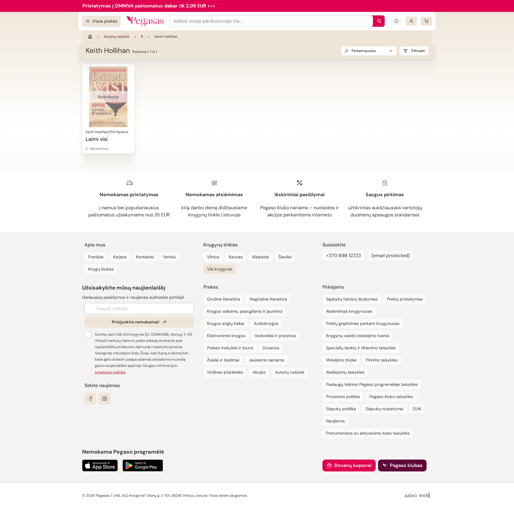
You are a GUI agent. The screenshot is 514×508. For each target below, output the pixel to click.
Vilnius (213, 256)
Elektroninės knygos (226, 335)
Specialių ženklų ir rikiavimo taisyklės (361, 347)
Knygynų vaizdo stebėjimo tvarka (357, 335)
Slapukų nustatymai (384, 408)
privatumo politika (110, 372)
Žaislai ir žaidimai (223, 360)
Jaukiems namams (266, 360)
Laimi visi (97, 139)
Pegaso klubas (406, 465)
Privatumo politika (343, 396)
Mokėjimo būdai (341, 360)
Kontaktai (145, 256)
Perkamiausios (364, 50)
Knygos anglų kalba (225, 323)
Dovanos (271, 347)
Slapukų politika (341, 408)
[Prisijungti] (411, 21)
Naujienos (335, 421)
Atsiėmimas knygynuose (349, 311)
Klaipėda (260, 256)
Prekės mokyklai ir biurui (230, 347)
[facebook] (90, 399)
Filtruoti (418, 50)
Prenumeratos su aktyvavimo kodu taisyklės (368, 433)
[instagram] (105, 399)
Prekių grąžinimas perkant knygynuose (362, 323)
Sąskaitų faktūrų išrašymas (351, 299)
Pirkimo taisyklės (381, 360)
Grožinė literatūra (223, 299)
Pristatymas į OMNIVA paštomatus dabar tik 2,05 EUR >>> (148, 6)
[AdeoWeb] (418, 495)
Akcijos (259, 372)
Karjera (119, 256)
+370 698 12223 (343, 255)
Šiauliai (285, 256)
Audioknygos (266, 323)
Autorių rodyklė (116, 36)
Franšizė (96, 256)
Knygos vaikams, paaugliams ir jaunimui (244, 311)
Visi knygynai (219, 269)
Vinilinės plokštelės (225, 372)
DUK (417, 408)
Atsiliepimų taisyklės (345, 372)
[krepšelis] (426, 21)
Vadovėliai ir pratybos (275, 335)
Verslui (169, 256)
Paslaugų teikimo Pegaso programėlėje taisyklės (372, 384)
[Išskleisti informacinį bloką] (396, 21)
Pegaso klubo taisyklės (391, 396)
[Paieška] (378, 21)
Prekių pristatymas (405, 299)
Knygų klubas (101, 269)
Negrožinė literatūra (268, 299)
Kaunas (236, 256)
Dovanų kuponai (353, 465)
